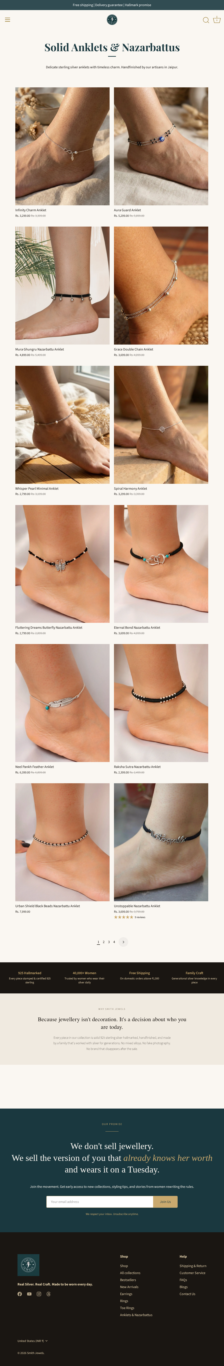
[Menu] (7, 20)
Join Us (165, 1201)
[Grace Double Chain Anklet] (161, 286)
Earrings (126, 1294)
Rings (124, 1301)
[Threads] (48, 1293)
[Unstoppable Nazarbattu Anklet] (161, 842)
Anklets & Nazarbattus (136, 1315)
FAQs (183, 1280)
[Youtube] (29, 1293)
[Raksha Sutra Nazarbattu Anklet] (161, 703)
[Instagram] (39, 1293)
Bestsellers (128, 1280)
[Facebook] (20, 1293)
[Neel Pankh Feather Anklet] (62, 703)
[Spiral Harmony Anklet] (161, 425)
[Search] (206, 20)
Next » (123, 942)
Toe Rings (127, 1308)
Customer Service (192, 1273)
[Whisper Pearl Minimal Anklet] (62, 425)
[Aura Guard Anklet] (161, 146)
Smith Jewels (35, 1353)
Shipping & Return (193, 1266)
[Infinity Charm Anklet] (62, 146)
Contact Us (187, 1294)
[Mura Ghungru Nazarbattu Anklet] (62, 286)
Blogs (184, 1287)
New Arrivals (129, 1287)
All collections (130, 1273)
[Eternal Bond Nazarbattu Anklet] (161, 564)
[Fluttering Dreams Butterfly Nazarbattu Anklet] (62, 564)
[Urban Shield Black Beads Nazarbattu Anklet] (62, 842)
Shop (124, 1266)
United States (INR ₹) (31, 1341)
